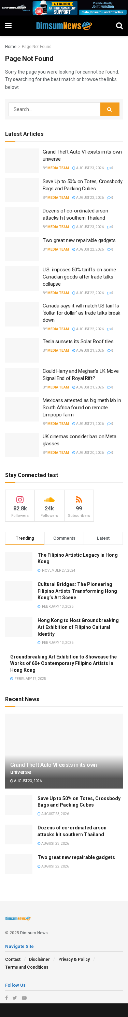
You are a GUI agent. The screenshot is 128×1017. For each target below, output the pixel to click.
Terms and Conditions (26, 967)
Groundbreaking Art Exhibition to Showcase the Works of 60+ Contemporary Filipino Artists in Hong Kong (63, 663)
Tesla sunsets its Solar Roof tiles (78, 341)
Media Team (58, 168)
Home (10, 46)
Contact (12, 959)
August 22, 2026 (89, 249)
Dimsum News (34, 933)
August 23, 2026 (89, 168)
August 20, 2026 (89, 453)
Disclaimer (39, 959)
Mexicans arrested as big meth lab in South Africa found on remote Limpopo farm (82, 407)
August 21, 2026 (89, 350)
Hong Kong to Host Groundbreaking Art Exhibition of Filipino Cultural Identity (78, 627)
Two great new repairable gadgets (79, 240)
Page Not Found (37, 46)
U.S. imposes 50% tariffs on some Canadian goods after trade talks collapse (79, 277)
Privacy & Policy (74, 959)
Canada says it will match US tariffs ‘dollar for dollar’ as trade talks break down (81, 313)
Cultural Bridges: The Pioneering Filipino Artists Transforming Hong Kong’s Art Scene (77, 591)
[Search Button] (109, 109)
